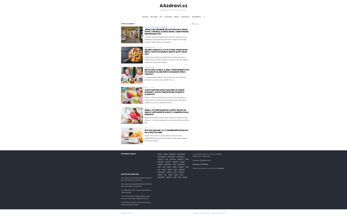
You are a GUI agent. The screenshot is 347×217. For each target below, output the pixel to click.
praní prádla (161, 172)
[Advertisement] (207, 38)
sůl (165, 175)
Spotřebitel (196, 17)
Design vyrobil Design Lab (218, 213)
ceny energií (181, 154)
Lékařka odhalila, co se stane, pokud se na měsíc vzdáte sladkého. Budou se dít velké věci (166, 51)
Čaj (180, 177)
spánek (160, 175)
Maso (168, 167)
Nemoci (176, 17)
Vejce (176, 175)
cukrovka (172, 159)
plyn (175, 169)
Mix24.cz (221, 168)
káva (159, 167)
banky (165, 154)
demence (180, 159)
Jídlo (174, 164)
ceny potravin (162, 157)
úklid (175, 177)
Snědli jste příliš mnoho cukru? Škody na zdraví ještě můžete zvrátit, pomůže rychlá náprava (167, 112)
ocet (187, 167)
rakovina (181, 172)
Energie (182, 162)
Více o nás (206, 156)
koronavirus (181, 164)
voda (181, 175)
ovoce (164, 169)
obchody (181, 167)
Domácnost (185, 17)
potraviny (181, 169)
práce (175, 172)
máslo (174, 167)
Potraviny (168, 17)
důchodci (160, 162)
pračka (169, 172)
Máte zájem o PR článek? (200, 164)
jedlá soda (168, 164)
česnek (185, 177)
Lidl (164, 167)
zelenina (168, 177)
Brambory (172, 154)
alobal (160, 154)
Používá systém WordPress (201, 213)
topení (170, 175)
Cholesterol (171, 157)
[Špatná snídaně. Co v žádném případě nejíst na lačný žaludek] (132, 135)
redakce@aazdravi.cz (205, 160)
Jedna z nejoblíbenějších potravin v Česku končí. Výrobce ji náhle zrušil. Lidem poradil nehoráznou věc (167, 31)
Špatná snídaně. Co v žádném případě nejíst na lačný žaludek (167, 131)
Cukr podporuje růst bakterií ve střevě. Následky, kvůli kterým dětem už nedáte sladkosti (165, 92)
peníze (170, 169)
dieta (186, 159)
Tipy (160, 17)
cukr (166, 159)
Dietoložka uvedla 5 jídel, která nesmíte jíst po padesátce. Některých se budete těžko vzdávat (167, 72)
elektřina (175, 162)
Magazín (145, 17)
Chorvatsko (180, 157)
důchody (167, 162)
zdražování (161, 177)
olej (159, 169)
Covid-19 (160, 159)
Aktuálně (153, 17)
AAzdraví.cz (173, 5)
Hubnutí (160, 164)
